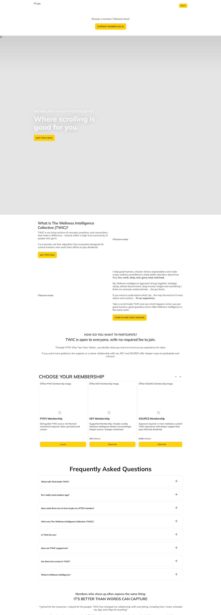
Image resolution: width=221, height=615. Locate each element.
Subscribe (112, 444)
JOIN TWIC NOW (44, 138)
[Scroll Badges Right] (180, 377)
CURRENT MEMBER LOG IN (110, 26)
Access (63, 444)
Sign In (183, 6)
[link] (63, 414)
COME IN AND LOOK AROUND (130, 317)
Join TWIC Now (47, 255)
